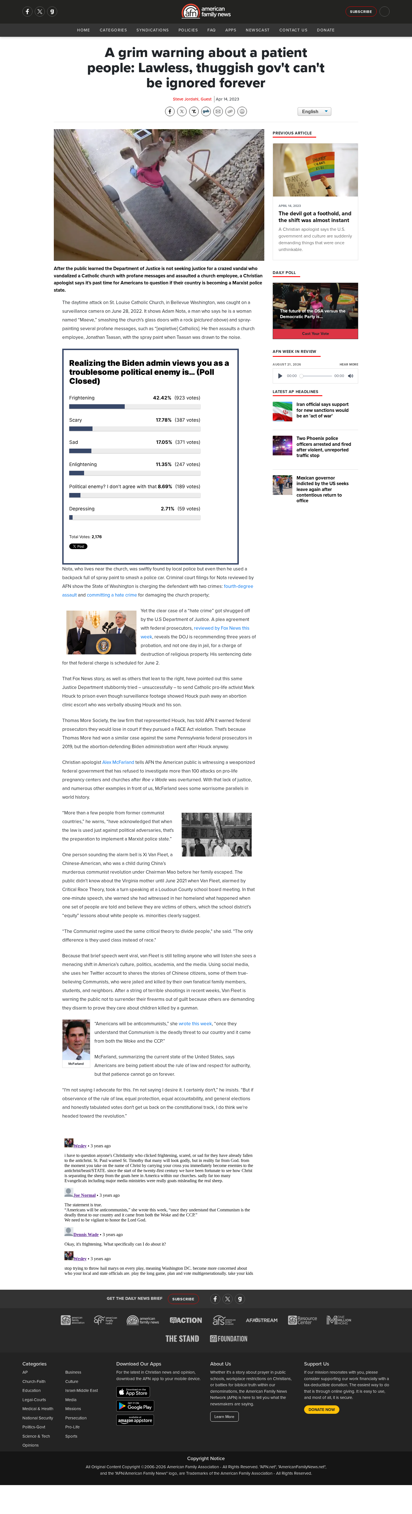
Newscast (258, 30)
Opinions (30, 1445)
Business (73, 1372)
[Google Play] (136, 1407)
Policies (188, 30)
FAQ (211, 30)
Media (71, 1399)
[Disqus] (159, 1206)
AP (25, 1372)
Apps (230, 30)
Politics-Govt (33, 1426)
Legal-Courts (34, 1399)
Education (31, 1390)
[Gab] (52, 11)
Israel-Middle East (81, 1390)
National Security (37, 1418)
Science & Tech (36, 1436)
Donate (326, 30)
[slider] (316, 376)
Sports (71, 1436)
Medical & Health (37, 1408)
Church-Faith (33, 1381)
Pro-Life (72, 1426)
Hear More (349, 364)
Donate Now (322, 1409)
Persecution (76, 1418)
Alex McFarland (118, 762)
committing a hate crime (112, 595)
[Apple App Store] (134, 1393)
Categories (113, 30)
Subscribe (361, 12)
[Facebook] (27, 11)
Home (83, 30)
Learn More (224, 1416)
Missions (73, 1408)
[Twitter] (40, 11)
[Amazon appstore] (135, 1421)
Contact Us (293, 30)
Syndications (152, 30)
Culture (71, 1381)
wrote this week (195, 1024)
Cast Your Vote (315, 333)
